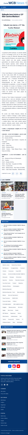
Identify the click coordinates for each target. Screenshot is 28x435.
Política (14, 301)
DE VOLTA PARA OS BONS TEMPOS (16, 274)
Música (4, 295)
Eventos (11, 280)
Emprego (12, 277)
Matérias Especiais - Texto (9, 292)
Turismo (17, 319)
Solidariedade (14, 316)
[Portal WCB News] (14, 3)
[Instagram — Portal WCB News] (14, 366)
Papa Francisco (6, 298)
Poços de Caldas (7, 301)
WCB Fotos (3, 416)
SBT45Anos (5, 313)
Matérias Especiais (7, 289)
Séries (19, 313)
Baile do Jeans (6, 265)
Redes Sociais (4, 425)
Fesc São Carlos (6, 283)
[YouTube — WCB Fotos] (18, 366)
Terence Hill (11, 319)
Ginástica (20, 283)
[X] (21, 173)
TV (22, 319)
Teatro (4, 319)
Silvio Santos (6, 316)
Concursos (10, 271)
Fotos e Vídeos (4, 418)
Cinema (4, 271)
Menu (4, 7)
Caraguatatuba (14, 268)
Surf (21, 316)
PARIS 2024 (15, 298)
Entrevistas (18, 277)
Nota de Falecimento (13, 295)
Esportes (4, 192)
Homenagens (16, 286)
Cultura (4, 274)
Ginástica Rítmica (7, 286)
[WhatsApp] (13, 173)
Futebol (14, 283)
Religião (4, 307)
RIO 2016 (20, 307)
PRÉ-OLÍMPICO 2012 (18, 304)
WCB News (19, 322)
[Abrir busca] (26, 3)
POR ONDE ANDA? (7, 304)
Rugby (4, 310)
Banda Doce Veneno (16, 265)
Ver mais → (14, 369)
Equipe (2, 420)
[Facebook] (17, 173)
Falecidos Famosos (19, 280)
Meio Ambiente (20, 292)
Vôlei (17, 192)
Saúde (16, 310)
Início (2, 9)
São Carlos (10, 310)
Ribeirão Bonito (12, 307)
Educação (5, 277)
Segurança (12, 313)
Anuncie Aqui (3, 423)
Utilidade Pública (6, 322)
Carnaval (22, 268)
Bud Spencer (6, 268)
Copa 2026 (18, 271)
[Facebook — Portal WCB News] (9, 366)
